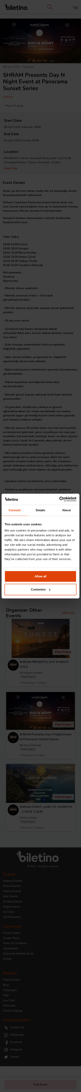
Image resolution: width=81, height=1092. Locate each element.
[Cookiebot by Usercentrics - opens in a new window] (59, 499)
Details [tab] (40, 510)
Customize (38, 589)
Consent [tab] (14, 510)
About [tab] (66, 510)
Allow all (40, 576)
